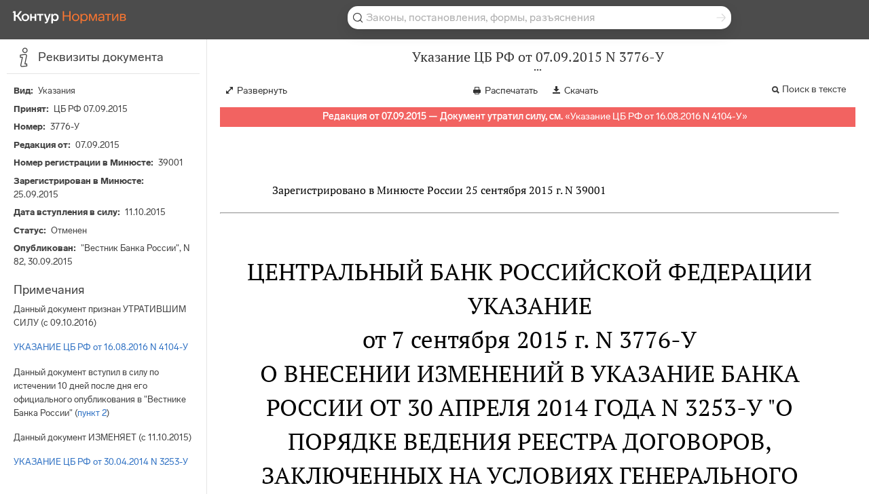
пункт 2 (92, 413)
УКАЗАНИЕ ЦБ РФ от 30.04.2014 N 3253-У (101, 462)
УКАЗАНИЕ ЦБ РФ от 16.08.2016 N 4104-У (101, 347)
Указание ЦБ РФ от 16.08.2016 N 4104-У (656, 116)
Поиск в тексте (814, 89)
